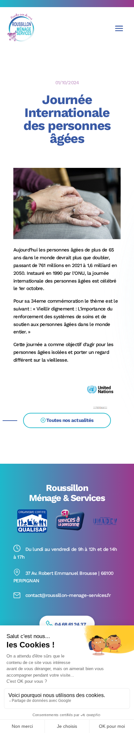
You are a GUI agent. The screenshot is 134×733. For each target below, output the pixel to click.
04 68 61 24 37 (70, 624)
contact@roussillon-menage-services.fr (68, 596)
